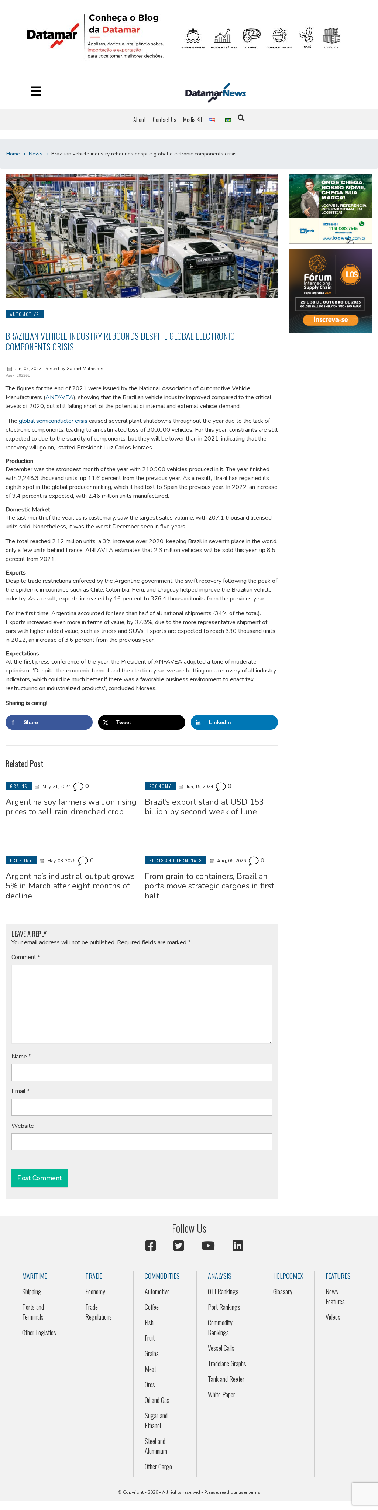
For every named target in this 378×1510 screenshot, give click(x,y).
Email (20, 1091)
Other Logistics (39, 1332)
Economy (95, 1291)
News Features (335, 1296)
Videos (333, 1317)
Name (21, 1056)
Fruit (150, 1338)
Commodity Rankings (220, 1327)
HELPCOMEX (288, 1276)
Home (13, 153)
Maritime (34, 1276)
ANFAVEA (59, 397)
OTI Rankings (223, 1291)
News (35, 153)
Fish (149, 1322)
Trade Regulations (98, 1312)
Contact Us (164, 119)
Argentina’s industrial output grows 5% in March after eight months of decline (70, 886)
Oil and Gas (157, 1400)
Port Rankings (224, 1307)
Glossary (282, 1291)
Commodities (162, 1276)
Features (338, 1276)
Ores (150, 1384)
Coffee (152, 1307)
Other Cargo (158, 1466)
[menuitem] (139, 119)
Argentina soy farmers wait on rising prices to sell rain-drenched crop (71, 807)
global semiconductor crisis (53, 421)
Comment (25, 957)
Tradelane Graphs (227, 1363)
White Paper (221, 1394)
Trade (93, 1276)
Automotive (157, 1291)
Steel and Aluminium (156, 1446)
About (139, 119)
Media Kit (192, 119)
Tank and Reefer (226, 1379)
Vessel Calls (221, 1348)
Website (22, 1126)
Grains (152, 1353)
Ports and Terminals (33, 1312)
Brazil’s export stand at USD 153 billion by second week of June (204, 807)
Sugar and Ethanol (156, 1420)
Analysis (219, 1276)
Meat (150, 1369)
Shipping (31, 1291)
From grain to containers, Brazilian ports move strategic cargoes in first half (209, 886)
